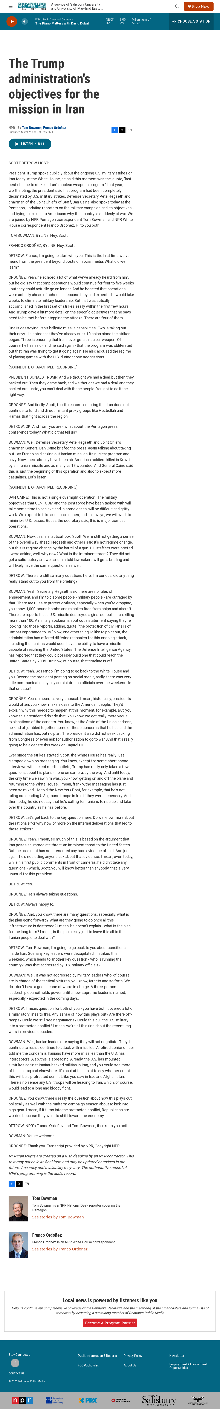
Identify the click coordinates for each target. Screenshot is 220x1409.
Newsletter (177, 1355)
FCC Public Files (88, 1365)
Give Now (200, 6)
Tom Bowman (31, 127)
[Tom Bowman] (18, 1208)
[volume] (24, 21)
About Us (130, 1365)
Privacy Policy (133, 1355)
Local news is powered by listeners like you (110, 1300)
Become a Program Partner (110, 1322)
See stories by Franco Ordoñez (59, 1249)
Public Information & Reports (97, 1355)
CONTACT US (16, 1373)
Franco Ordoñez (54, 127)
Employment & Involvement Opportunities (188, 1366)
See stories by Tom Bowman (58, 1217)
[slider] (31, 21)
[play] (11, 21)
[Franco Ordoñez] (18, 1245)
